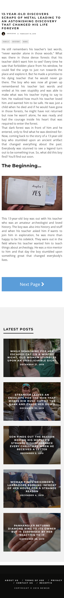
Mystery (16, 42)
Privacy (56, 580)
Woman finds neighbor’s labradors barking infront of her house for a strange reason (32, 486)
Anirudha (11, 33)
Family (6, 42)
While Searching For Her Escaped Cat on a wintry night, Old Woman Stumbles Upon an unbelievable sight (32, 356)
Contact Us (24, 583)
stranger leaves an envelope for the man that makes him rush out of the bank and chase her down (32, 399)
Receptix (46, 583)
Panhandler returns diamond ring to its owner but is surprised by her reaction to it (32, 530)
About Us (11, 580)
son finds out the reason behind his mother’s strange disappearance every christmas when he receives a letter (32, 443)
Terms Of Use (34, 580)
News (25, 42)
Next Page (30, 284)
